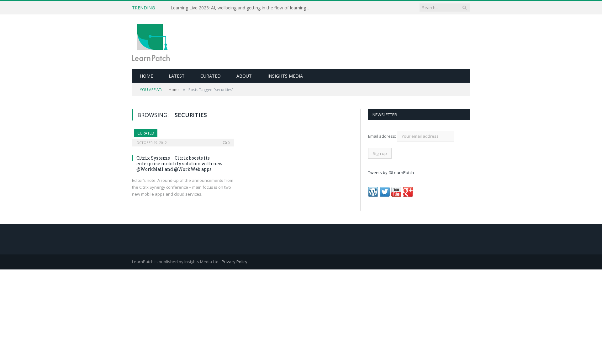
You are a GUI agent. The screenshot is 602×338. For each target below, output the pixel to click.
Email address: (382, 136)
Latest (177, 76)
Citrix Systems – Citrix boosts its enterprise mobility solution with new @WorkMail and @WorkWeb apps (179, 163)
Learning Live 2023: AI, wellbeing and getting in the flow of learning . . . (242, 8)
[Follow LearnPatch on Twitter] (385, 195)
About (244, 76)
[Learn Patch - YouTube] (396, 195)
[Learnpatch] (151, 42)
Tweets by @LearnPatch (391, 172)
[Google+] (408, 195)
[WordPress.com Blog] (373, 195)
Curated (210, 76)
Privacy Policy (234, 261)
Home (146, 76)
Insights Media (285, 76)
